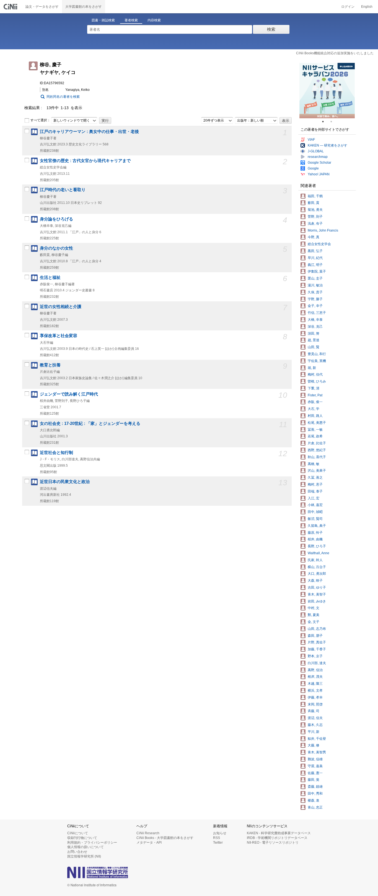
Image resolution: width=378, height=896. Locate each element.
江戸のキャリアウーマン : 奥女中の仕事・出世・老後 (89, 131)
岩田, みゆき (317, 601)
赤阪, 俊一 (315, 402)
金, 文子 (313, 622)
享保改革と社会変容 (58, 335)
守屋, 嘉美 (315, 766)
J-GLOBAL (316, 151)
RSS (216, 838)
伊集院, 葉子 (317, 271)
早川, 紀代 (315, 258)
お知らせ (219, 833)
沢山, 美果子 (317, 471)
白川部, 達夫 (317, 663)
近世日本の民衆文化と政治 (65, 481)
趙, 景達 (313, 340)
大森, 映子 (315, 580)
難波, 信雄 (315, 759)
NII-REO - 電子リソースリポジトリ (273, 842)
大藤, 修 (313, 745)
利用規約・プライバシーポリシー (92, 842)
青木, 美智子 (317, 594)
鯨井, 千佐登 (317, 739)
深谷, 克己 (315, 326)
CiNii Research (147, 833)
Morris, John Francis (323, 230)
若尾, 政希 (315, 436)
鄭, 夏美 (313, 615)
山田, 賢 (313, 347)
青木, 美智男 (317, 752)
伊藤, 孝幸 (315, 697)
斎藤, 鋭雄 (315, 787)
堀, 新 (312, 368)
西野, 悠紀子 (317, 450)
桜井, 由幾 (315, 539)
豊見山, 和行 (317, 354)
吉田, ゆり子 (317, 587)
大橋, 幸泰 (315, 320)
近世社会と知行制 (56, 452)
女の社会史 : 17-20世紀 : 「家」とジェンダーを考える (90, 423)
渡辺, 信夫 (315, 718)
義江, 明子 (315, 265)
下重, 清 (313, 388)
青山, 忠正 (315, 807)
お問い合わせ (77, 852)
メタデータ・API (149, 842)
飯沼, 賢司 (315, 519)
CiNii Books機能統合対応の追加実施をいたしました (335, 53)
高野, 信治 (315, 670)
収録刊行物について (82, 838)
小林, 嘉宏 (315, 505)
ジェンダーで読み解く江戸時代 (69, 394)
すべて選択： (40, 120)
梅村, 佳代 (315, 374)
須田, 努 (313, 333)
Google (313, 168)
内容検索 (154, 20)
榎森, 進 (313, 800)
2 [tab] (333, 121)
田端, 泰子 (315, 491)
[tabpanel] (327, 90)
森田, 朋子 (315, 636)
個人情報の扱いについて (85, 847)
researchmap (318, 157)
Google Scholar (319, 163)
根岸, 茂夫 (315, 677)
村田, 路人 (315, 416)
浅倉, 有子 (315, 223)
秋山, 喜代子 (317, 457)
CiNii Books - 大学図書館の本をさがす (164, 838)
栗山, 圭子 (315, 278)
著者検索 (131, 20)
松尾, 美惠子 (317, 423)
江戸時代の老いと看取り (63, 190)
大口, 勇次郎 (317, 574)
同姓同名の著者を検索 (63, 97)
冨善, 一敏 (315, 430)
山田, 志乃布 (317, 629)
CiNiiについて (77, 833)
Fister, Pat (315, 395)
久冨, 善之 (315, 477)
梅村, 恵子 (315, 484)
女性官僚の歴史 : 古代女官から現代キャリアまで (85, 160)
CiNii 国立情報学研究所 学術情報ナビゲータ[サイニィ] (11, 6)
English (366, 7)
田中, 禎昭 (315, 512)
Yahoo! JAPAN (319, 174)
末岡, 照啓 (315, 704)
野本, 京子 (315, 656)
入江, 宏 (313, 498)
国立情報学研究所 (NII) (84, 856)
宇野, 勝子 (315, 299)
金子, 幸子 (315, 306)
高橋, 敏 (313, 464)
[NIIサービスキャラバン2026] (327, 90)
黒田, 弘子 (315, 251)
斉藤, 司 (313, 711)
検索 (271, 29)
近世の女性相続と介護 (60, 306)
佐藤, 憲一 (315, 773)
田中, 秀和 (315, 793)
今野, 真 (313, 237)
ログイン (347, 7)
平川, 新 (313, 732)
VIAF (311, 140)
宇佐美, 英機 (317, 361)
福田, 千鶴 (315, 196)
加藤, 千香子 (317, 649)
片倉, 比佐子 (317, 443)
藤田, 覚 (313, 780)
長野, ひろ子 (317, 546)
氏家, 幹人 (315, 560)
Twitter (218, 842)
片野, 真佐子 (317, 642)
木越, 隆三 (315, 684)
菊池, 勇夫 (315, 210)
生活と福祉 (50, 277)
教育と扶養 (50, 365)
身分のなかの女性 (56, 248)
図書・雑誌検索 (103, 20)
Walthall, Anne (318, 553)
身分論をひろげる (56, 219)
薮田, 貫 (313, 203)
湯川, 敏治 (315, 285)
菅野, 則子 (315, 217)
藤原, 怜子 (315, 533)
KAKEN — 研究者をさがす (327, 145)
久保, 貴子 (315, 292)
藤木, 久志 (315, 725)
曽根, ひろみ (317, 381)
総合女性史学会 (319, 244)
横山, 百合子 (317, 567)
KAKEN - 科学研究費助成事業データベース (279, 833)
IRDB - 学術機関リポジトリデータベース (277, 838)
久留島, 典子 (317, 526)
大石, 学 (313, 409)
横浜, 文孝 (315, 690)
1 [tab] (325, 121)
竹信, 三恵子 (317, 313)
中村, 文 (313, 608)
